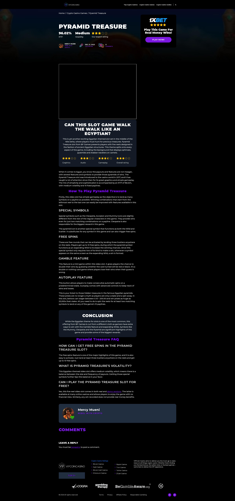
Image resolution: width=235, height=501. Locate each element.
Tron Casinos (121, 467)
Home (62, 13)
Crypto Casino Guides (163, 5)
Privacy (110, 495)
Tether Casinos (121, 470)
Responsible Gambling (138, 495)
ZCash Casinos (121, 473)
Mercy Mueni (70, 44)
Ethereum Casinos (99, 473)
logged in (75, 447)
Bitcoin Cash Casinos (100, 470)
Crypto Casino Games (146, 5)
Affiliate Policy (121, 495)
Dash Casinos (97, 467)
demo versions (114, 391)
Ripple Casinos (121, 464)
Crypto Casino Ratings (99, 461)
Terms (101, 495)
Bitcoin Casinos (98, 464)
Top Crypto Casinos (131, 5)
